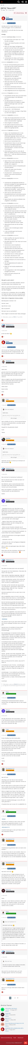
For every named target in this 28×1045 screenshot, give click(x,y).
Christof (7, 1019)
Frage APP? (8, 1013)
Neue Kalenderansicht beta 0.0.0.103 (14, 1023)
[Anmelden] (22, 2)
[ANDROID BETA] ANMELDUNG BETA (14, 1028)
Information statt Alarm (11, 1008)
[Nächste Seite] (17, 998)
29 (15, 998)
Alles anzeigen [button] (14, 418)
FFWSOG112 (16, 684)
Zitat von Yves (8, 961)
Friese (6, 1024)
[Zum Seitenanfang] (25, 1043)
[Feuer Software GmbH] (2, 1)
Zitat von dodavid (9, 409)
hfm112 (6, 1014)
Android (7, 1011)
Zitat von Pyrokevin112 (10, 921)
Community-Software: (14, 1042)
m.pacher (7, 1010)
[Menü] (26, 1)
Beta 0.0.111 (8, 1018)
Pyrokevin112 (6, 827)
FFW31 (14, 317)
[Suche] (18, 1)
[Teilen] (26, 13)
